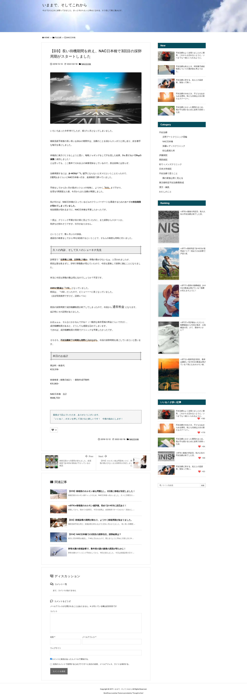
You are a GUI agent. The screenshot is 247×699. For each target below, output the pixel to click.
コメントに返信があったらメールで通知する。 (71, 659)
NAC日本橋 (71, 37)
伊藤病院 (163, 155)
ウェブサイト (55, 648)
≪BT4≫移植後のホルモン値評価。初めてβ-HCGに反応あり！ (97, 505)
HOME (46, 37)
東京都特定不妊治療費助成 (171, 182)
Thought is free (138, 693)
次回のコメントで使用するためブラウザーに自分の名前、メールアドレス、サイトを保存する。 (91, 664)
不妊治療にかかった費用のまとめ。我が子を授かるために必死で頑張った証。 (190, 109)
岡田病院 (163, 159)
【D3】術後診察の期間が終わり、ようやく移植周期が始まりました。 (100, 520)
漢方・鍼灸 (164, 187)
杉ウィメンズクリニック (170, 164)
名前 (52, 637)
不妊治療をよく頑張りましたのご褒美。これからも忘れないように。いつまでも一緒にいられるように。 (190, 55)
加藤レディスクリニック (173, 146)
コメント (53, 611)
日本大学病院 (165, 168)
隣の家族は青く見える (172, 178)
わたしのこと (165, 191)
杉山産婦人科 (168, 150)
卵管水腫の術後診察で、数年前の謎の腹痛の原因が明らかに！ (97, 548)
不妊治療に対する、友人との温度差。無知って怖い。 (189, 467)
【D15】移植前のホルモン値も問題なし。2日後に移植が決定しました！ (101, 491)
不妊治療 (58, 37)
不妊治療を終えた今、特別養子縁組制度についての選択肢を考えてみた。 (190, 68)
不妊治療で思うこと (168, 173)
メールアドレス (89, 637)
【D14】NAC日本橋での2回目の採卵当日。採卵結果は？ (94, 534)
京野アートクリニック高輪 (174, 137)
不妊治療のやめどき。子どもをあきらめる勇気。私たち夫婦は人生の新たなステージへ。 (190, 96)
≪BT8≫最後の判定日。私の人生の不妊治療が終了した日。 (190, 454)
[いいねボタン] (53, 430)
